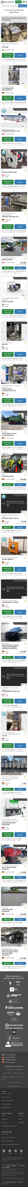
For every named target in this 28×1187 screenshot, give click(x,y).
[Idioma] (24, 1)
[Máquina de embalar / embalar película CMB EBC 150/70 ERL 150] (14, 202)
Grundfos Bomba (9, 1069)
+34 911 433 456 (9, 1062)
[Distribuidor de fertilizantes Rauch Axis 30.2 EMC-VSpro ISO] (14, 854)
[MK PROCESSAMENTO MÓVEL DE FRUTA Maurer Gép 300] (14, 287)
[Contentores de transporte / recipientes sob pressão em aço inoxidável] (14, 765)
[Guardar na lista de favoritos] (25, 44)
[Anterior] (2, 32)
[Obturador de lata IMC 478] (14, 331)
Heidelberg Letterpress (14, 1086)
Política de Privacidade (10, 1182)
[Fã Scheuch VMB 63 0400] (14, 159)
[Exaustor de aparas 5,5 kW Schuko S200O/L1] (14, 546)
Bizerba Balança (7, 1073)
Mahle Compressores (19, 1073)
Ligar (21, 55)
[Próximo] (25, 32)
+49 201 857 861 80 (10, 1060)
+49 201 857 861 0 (10, 1057)
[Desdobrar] (14, 63)
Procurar (23, 6)
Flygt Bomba (19, 1069)
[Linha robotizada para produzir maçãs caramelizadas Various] (14, 721)
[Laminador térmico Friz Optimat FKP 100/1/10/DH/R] (14, 75)
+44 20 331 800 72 (10, 1055)
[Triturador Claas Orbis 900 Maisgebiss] (14, 896)
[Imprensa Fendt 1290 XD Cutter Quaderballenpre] (14, 420)
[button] (26, 1)
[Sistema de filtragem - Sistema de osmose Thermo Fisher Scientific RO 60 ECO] (14, 374)
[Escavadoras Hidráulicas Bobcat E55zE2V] (14, 246)
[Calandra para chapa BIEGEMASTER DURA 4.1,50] (14, 118)
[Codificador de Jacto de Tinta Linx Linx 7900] (14, 32)
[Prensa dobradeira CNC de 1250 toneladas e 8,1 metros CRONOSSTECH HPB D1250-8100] (14, 808)
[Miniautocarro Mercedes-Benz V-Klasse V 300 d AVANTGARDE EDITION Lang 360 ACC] (14, 632)
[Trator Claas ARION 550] (14, 463)
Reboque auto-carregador (14, 1082)
